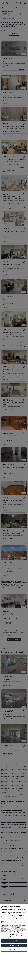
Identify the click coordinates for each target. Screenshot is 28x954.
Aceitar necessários (14, 945)
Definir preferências (14, 949)
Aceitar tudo (14, 941)
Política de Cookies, (12, 920)
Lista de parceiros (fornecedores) (7, 938)
